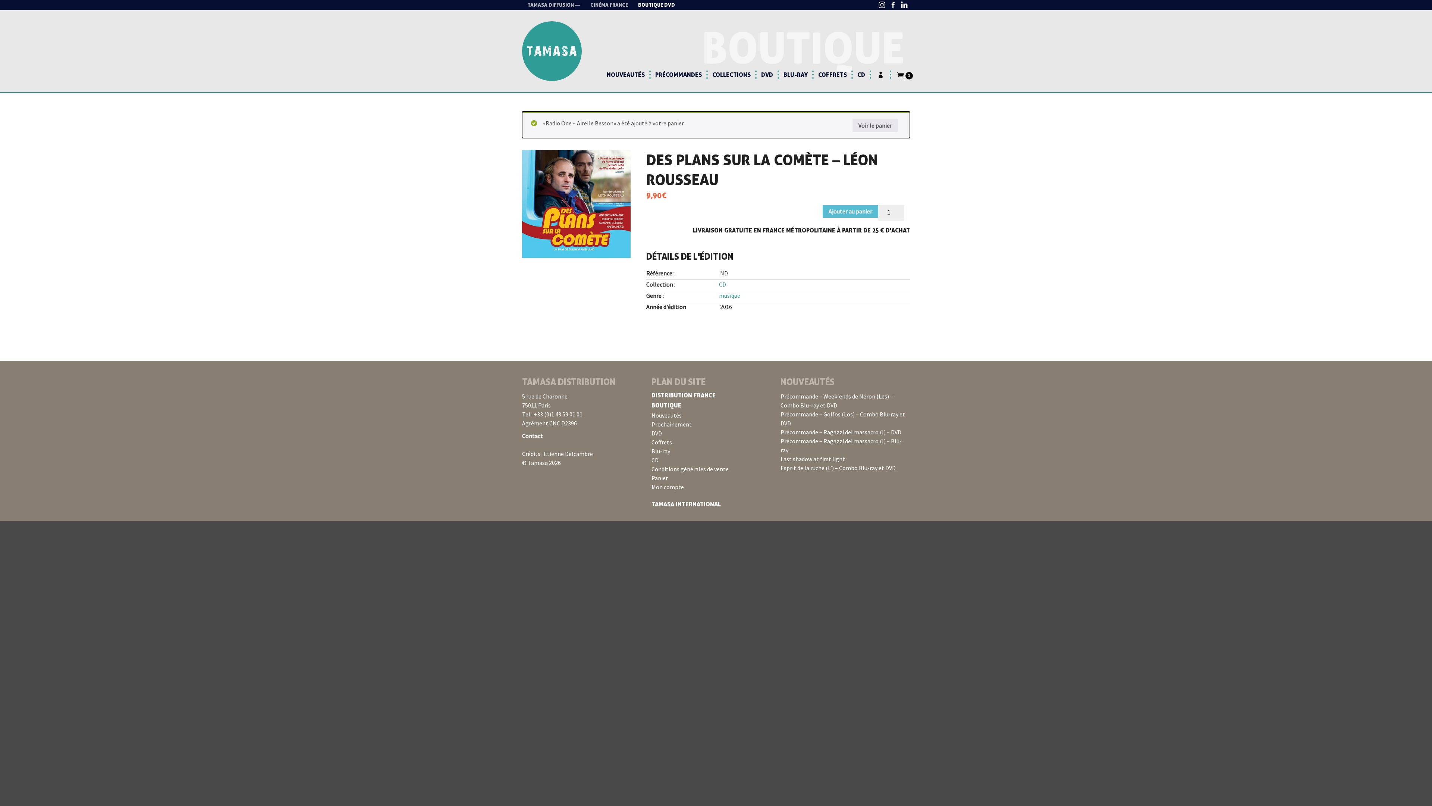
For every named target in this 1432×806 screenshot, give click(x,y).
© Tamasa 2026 (541, 462)
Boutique (666, 405)
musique (729, 295)
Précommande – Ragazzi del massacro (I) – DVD (841, 432)
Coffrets (832, 74)
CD (861, 74)
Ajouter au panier (850, 211)
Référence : (660, 273)
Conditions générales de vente (690, 469)
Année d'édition (666, 306)
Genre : (655, 295)
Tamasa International (686, 504)
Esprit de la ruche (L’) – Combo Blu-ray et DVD (838, 468)
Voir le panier (875, 125)
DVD (767, 74)
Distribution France (683, 395)
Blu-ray (795, 74)
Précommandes (678, 74)
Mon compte (667, 487)
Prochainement (671, 424)
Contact (532, 436)
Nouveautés (626, 74)
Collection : (660, 284)
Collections (731, 74)
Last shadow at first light (813, 459)
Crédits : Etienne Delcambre (557, 453)
